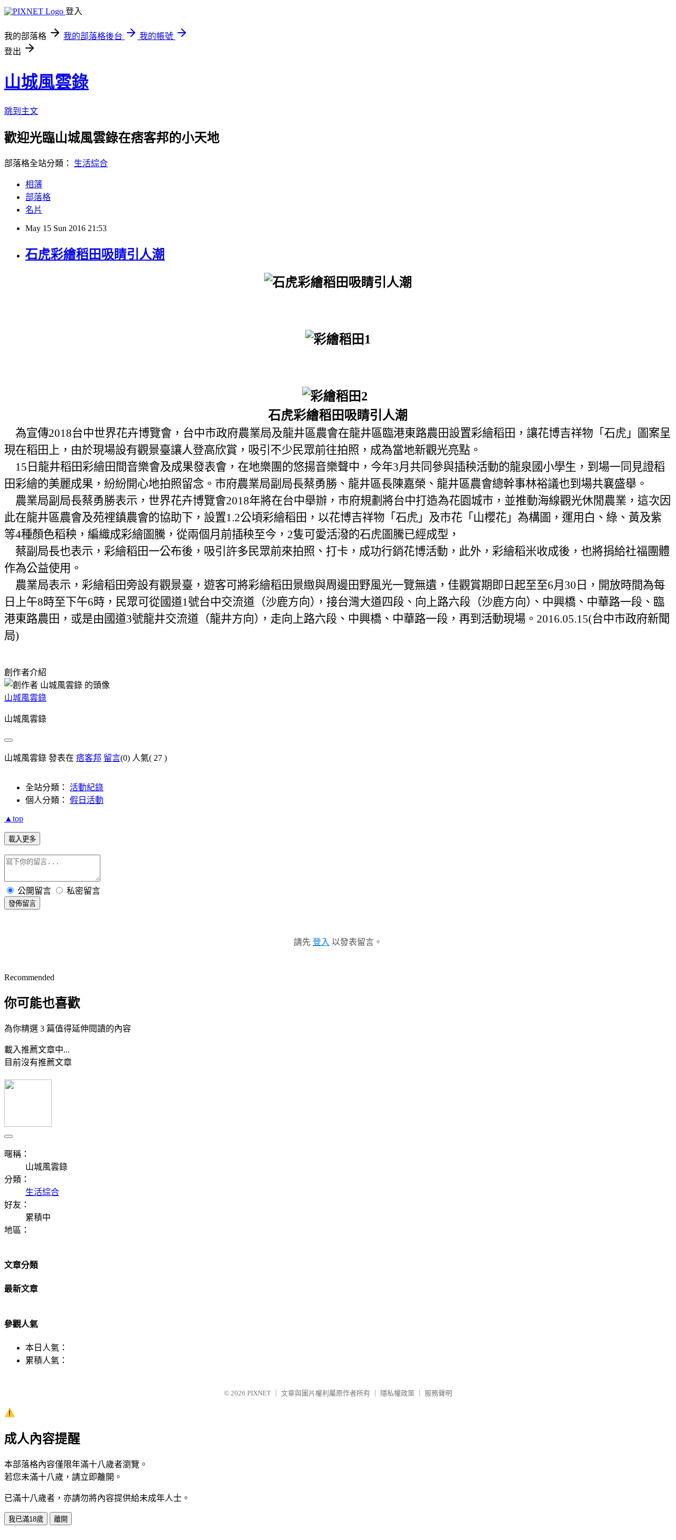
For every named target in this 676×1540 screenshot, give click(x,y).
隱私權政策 (397, 1393)
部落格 (38, 197)
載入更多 (22, 839)
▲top (13, 818)
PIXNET (259, 1393)
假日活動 (87, 800)
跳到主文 (21, 111)
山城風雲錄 (46, 81)
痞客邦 (88, 757)
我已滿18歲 (25, 1519)
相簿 (33, 184)
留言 (112, 757)
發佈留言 (22, 903)
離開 (61, 1519)
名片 (33, 209)
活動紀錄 (87, 787)
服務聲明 (438, 1393)
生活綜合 (91, 163)
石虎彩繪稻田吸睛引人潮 (95, 254)
